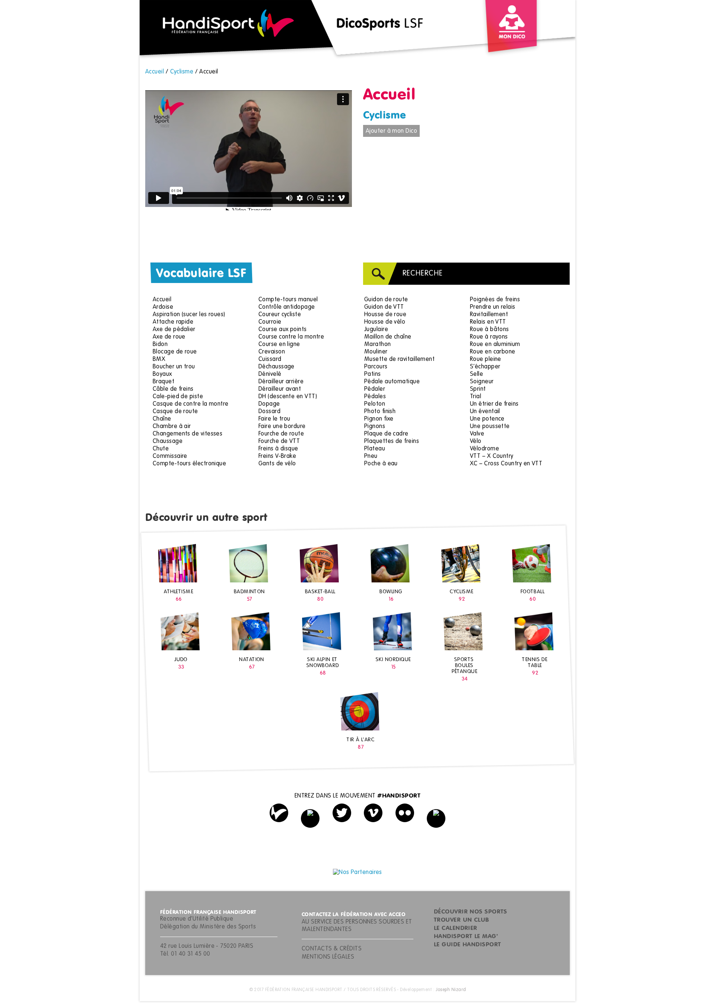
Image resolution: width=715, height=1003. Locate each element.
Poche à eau (381, 464)
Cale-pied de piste (178, 397)
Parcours (376, 367)
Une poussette (490, 427)
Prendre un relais (492, 307)
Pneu (371, 456)
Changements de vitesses (187, 434)
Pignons (374, 427)
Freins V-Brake (277, 456)
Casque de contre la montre (191, 404)
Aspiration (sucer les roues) (189, 315)
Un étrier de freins (494, 404)
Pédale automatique (392, 382)
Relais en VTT (488, 322)
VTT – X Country (492, 456)
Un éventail (485, 412)
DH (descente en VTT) (287, 397)
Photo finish (379, 412)
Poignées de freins (495, 300)
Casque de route (175, 412)
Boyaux (162, 374)
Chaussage (167, 441)
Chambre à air (172, 427)
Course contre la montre (291, 337)
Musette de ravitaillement (399, 359)
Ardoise (163, 307)
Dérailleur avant (279, 389)
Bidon (160, 345)
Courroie (270, 322)
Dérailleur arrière (281, 382)
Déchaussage (276, 367)
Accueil (162, 300)
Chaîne (162, 419)
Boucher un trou (174, 367)
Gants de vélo (277, 464)
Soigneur (482, 382)
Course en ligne (279, 345)
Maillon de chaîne (387, 337)
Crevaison (271, 352)
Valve (477, 434)
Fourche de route (281, 434)
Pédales (375, 397)
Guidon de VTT (384, 307)
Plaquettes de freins (391, 441)
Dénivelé (270, 374)
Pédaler (374, 389)
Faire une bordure (282, 427)
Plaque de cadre (386, 434)
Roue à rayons (489, 337)
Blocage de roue (175, 352)
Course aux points (282, 330)
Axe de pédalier (174, 330)
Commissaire (170, 456)
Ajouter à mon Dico (391, 131)
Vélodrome (484, 449)
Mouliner (376, 352)
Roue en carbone (492, 352)
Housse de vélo (384, 322)
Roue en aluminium (495, 345)
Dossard (269, 412)
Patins (372, 374)
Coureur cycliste (279, 315)
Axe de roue (169, 337)
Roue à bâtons (489, 330)
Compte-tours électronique (189, 464)
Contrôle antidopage (286, 307)
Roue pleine (485, 359)
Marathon (377, 345)
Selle (476, 374)
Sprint (478, 389)
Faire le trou (274, 419)
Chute (161, 449)
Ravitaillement (489, 315)
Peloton (374, 404)
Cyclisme (384, 115)
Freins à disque (278, 449)
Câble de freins (173, 389)
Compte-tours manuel (288, 300)
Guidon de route (386, 300)
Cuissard (270, 359)
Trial (475, 397)
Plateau (374, 449)
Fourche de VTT (279, 441)
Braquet (163, 382)
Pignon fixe (379, 419)
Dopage (269, 404)
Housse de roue (385, 315)
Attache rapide (173, 322)
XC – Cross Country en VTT (506, 464)
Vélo (476, 441)
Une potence (487, 419)
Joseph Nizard (451, 990)
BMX (159, 359)
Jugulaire (376, 330)
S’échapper (485, 367)
